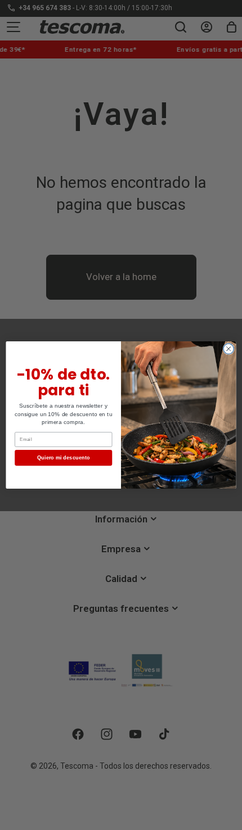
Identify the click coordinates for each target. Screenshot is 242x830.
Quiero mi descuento (63, 458)
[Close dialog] (228, 349)
